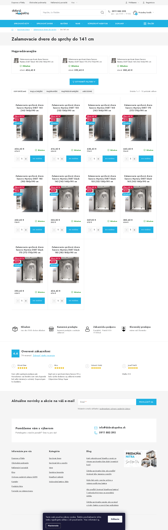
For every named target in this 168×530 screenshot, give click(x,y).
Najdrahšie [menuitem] (52, 91)
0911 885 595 (118, 11)
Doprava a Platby (18, 2)
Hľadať (102, 12)
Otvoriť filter (84, 82)
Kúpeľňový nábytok (56, 477)
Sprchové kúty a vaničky (58, 463)
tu (98, 519)
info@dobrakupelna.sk (112, 427)
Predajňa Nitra (17, 486)
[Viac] (149, 23)
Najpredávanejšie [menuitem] (69, 91)
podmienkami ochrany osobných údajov (115, 409)
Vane (51, 467)
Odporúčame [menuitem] (20, 91)
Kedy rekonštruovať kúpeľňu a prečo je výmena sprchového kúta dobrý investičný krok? (102, 461)
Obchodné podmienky (37, 2)
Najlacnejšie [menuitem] (36, 91)
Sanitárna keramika (56, 472)
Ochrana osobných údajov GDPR (24, 477)
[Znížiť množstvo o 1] (18, 159)
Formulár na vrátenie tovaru (22, 491)
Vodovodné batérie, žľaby (59, 481)
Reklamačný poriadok (59, 2)
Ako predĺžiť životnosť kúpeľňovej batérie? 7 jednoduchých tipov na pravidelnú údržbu (102, 492)
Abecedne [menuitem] (87, 91)
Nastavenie (53, 525)
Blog (13, 472)
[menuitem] (23, 23)
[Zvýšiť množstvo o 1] (26, 159)
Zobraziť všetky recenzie (44, 355)
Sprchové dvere (55, 458)
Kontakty (15, 481)
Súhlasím (115, 519)
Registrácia (150, 2)
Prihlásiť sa (146, 402)
